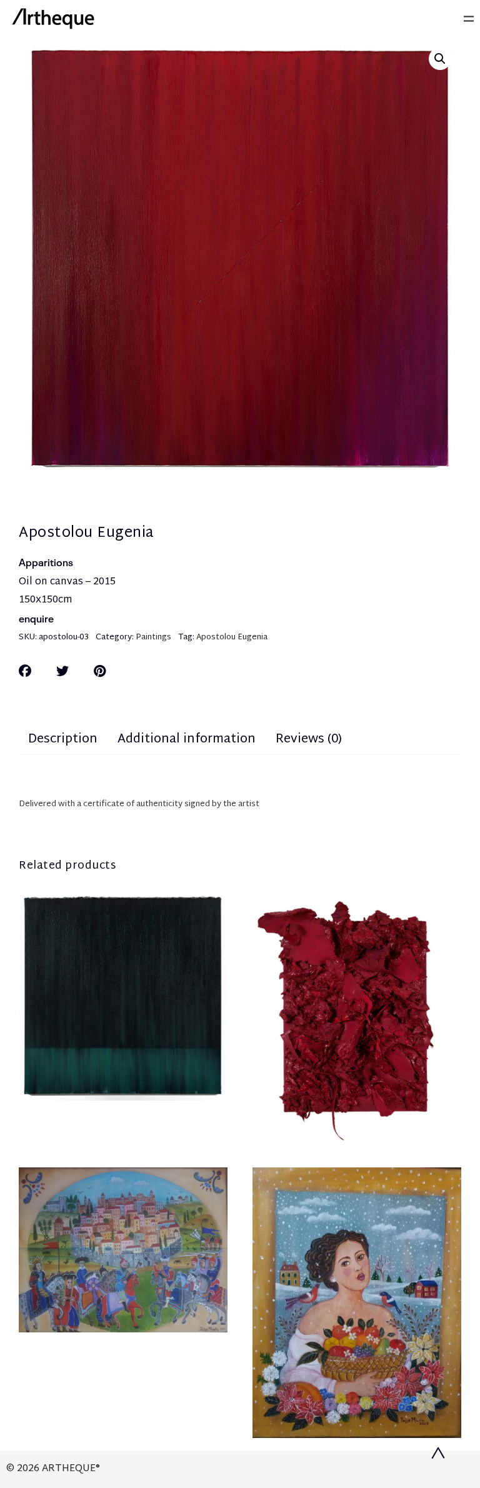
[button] (440, 58)
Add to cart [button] (123, 1317)
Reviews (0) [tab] (309, 739)
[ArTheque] (53, 18)
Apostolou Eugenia (232, 637)
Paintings (153, 637)
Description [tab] (63, 739)
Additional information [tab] (187, 739)
